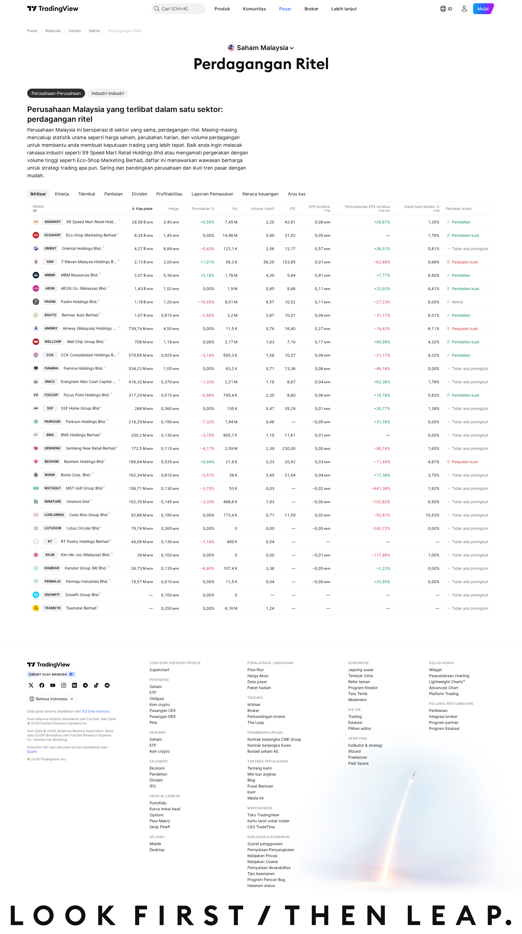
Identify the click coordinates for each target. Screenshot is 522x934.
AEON (50, 288)
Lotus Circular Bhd (83, 528)
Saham (156, 686)
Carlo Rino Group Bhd (88, 514)
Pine (153, 722)
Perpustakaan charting (449, 675)
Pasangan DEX (163, 716)
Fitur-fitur (255, 669)
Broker (311, 8)
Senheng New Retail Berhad (91, 448)
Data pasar (257, 681)
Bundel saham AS (262, 751)
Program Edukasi (444, 728)
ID (450, 8)
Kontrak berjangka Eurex (269, 745)
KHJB (50, 555)
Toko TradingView (263, 814)
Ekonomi (157, 768)
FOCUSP (51, 395)
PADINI (50, 302)
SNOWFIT (52, 595)
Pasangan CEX (163, 710)
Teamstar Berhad (81, 608)
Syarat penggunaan (265, 843)
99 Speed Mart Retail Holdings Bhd (91, 221)
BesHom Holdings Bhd (84, 461)
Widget (435, 669)
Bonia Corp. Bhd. (76, 474)
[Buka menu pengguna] (464, 8)
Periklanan (438, 710)
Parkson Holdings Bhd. (86, 421)
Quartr (32, 751)
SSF (50, 408)
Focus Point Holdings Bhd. (87, 395)
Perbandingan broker (266, 716)
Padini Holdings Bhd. (79, 301)
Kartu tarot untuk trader (268, 820)
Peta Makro (160, 820)
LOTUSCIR (53, 528)
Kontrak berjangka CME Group (274, 739)
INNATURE (53, 501)
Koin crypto (160, 704)
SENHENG (52, 448)
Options (156, 814)
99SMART (53, 222)
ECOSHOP (53, 235)
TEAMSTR (53, 608)
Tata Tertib (358, 693)
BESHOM (52, 461)
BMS (50, 435)
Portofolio (158, 803)
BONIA (50, 475)
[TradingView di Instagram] (63, 685)
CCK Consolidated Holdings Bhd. (89, 355)
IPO (153, 786)
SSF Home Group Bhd (80, 408)
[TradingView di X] (31, 685)
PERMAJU (53, 581)
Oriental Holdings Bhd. (82, 248)
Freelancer (357, 757)
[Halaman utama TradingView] (53, 9)
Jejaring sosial (360, 669)
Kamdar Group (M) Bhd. (86, 568)
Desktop (157, 849)
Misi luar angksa (261, 774)
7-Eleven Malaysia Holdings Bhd (89, 261)
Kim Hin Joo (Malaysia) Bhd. (85, 554)
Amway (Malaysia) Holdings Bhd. (90, 328)
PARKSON (52, 421)
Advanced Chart (443, 687)
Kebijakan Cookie (262, 861)
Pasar (285, 8)
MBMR (50, 275)
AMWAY (51, 328)
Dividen (156, 780)
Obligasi (157, 698)
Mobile (155, 843)
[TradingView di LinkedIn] (74, 685)
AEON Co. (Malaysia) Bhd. (84, 288)
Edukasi (355, 722)
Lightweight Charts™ (447, 681)
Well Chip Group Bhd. (85, 341)
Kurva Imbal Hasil (165, 809)
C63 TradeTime (261, 826)
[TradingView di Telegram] (85, 685)
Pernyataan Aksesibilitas (269, 867)
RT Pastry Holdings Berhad (85, 541)
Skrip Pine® (160, 826)
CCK (50, 355)
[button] (234, 8)
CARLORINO (54, 515)
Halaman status (261, 885)
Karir (251, 792)
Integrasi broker (443, 716)
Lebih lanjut (344, 8)
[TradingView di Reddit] (107, 685)
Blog (251, 780)
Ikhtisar (253, 704)
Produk (222, 8)
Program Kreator (363, 687)
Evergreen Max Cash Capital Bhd (89, 381)
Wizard (354, 751)
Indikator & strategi (365, 745)
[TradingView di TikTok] (96, 685)
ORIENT (51, 248)
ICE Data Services (96, 711)
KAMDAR (52, 568)
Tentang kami (259, 768)
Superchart (159, 669)
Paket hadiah (259, 687)
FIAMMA (51, 368)
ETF (153, 692)
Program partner (443, 722)
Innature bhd (78, 501)
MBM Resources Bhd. (80, 275)
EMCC (50, 381)
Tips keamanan (261, 873)
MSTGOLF (53, 488)
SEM (50, 262)
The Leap (255, 722)
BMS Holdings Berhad (80, 434)
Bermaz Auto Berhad (80, 315)
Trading (355, 716)
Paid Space (358, 763)
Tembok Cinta (360, 675)
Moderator (357, 699)
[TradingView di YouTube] (53, 685)
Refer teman (359, 681)
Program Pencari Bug (266, 879)
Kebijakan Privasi (262, 855)
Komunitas (254, 8)
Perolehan (158, 774)
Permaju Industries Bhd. (87, 581)
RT (50, 541)
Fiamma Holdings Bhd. (83, 368)
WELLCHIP (53, 342)
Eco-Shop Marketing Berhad (91, 235)
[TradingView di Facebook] (42, 685)
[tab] (56, 93)
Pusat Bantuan (260, 786)
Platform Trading (444, 693)
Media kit (255, 798)
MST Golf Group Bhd (84, 488)
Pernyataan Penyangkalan (270, 849)
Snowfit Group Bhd (82, 594)
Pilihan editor (359, 728)
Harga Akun (257, 675)
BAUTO (50, 315)
